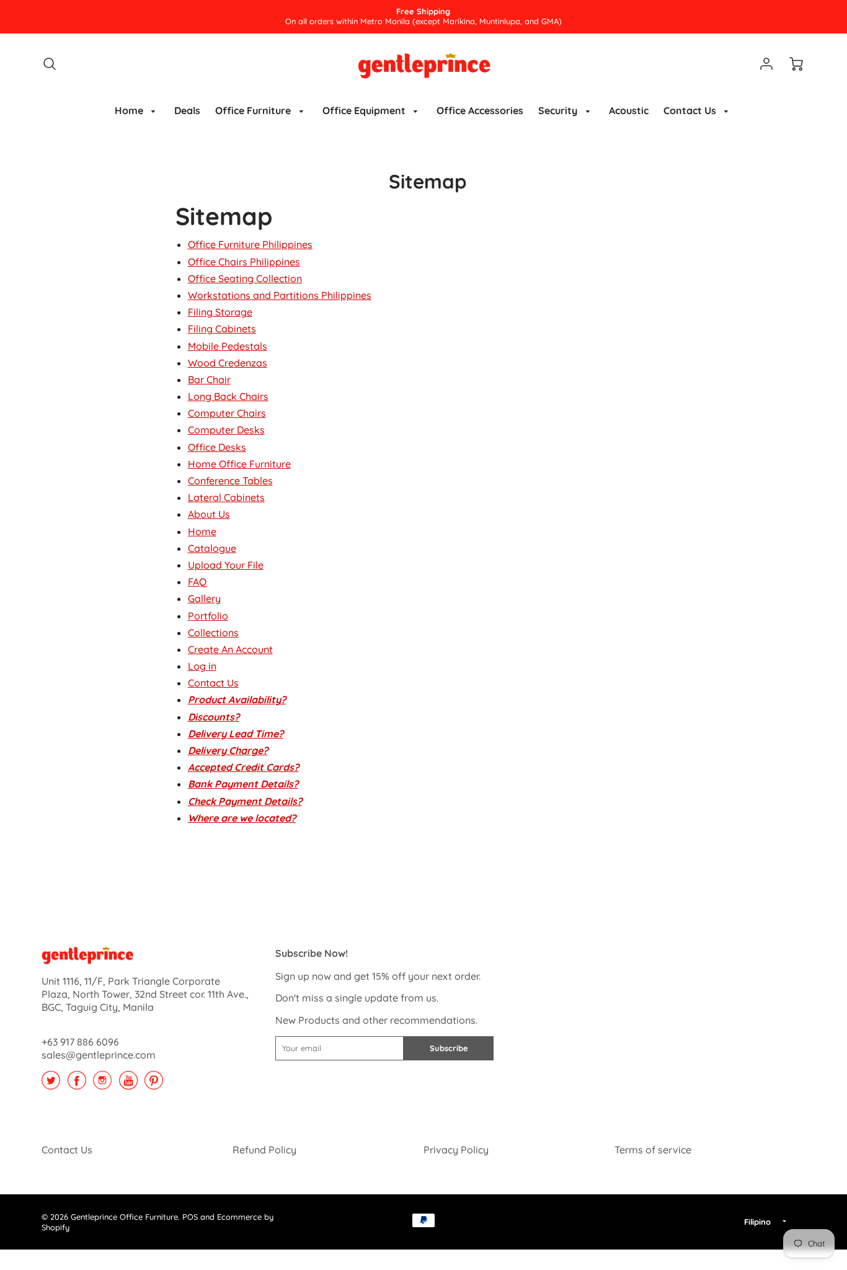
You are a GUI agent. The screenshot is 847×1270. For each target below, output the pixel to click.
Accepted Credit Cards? (243, 767)
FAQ (197, 581)
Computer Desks (226, 430)
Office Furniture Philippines (250, 244)
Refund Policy (264, 1149)
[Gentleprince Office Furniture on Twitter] (51, 1084)
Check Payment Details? (245, 801)
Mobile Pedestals (227, 346)
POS (190, 1217)
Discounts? (213, 717)
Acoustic (629, 110)
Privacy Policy (456, 1149)
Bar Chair (209, 379)
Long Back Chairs (228, 396)
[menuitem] (137, 110)
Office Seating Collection (245, 278)
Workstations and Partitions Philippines (279, 295)
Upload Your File (226, 565)
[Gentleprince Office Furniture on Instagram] (102, 1084)
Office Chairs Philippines (244, 261)
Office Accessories (480, 110)
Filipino (757, 1222)
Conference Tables (230, 480)
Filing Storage (220, 312)
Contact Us (691, 110)
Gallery (204, 598)
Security (559, 110)
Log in (202, 666)
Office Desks (217, 447)
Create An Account (230, 649)
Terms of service (652, 1149)
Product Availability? (237, 699)
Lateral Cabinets (226, 497)
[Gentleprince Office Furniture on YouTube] (128, 1084)
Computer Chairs (227, 413)
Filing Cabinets (222, 328)
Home (130, 110)
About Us (209, 514)
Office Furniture (254, 110)
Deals (187, 110)
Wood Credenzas (227, 363)
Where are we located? (242, 818)
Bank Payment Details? (243, 784)
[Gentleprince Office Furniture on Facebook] (77, 1084)
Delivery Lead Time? (235, 733)
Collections (213, 632)
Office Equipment (365, 110)
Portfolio (208, 616)
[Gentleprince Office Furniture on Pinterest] (153, 1084)
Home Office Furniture (239, 464)
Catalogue (212, 548)
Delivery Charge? (228, 750)
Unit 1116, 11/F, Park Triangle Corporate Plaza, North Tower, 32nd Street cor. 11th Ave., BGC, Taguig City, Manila (145, 994)
